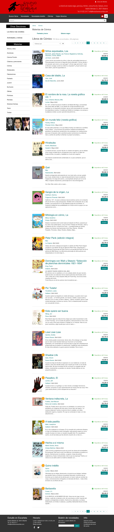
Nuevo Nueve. (49, 337)
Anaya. (47, 220)
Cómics (9, 66)
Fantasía (9, 78)
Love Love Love (53, 332)
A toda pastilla (52, 421)
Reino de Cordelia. (51, 404)
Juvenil (9, 83)
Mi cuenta (86, 526)
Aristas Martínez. (50, 448)
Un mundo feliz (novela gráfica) (61, 119)
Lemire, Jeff (49, 381)
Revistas (10, 100)
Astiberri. (48, 293)
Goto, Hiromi (49, 358)
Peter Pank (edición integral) (59, 237)
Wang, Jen (48, 314)
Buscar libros (13, 16)
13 (97, 43)
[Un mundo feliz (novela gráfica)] (37, 126)
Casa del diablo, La (55, 75)
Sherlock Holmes (12, 104)
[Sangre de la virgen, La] (37, 197)
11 (91, 43)
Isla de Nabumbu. (50, 81)
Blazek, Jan (60, 54)
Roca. (47, 316)
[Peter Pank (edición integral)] (37, 243)
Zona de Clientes (102, 2)
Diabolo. (48, 269)
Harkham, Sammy (51, 195)
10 (88, 43)
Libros (34, 25)
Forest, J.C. (49, 491)
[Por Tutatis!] (37, 293)
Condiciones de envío (90, 524)
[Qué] (37, 172)
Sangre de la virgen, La (57, 191)
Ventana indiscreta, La (56, 398)
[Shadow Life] (37, 361)
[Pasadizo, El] (37, 384)
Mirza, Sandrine (50, 218)
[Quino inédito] (37, 471)
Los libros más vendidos (15, 31)
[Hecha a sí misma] (37, 449)
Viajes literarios (61, 16)
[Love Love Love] (37, 338)
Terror (9, 108)
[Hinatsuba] (37, 148)
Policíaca (10, 95)
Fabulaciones (11, 74)
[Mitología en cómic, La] (37, 221)
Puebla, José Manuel (52, 401)
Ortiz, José (48, 78)
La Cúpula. (48, 243)
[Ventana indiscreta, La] (37, 401)
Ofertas (50, 16)
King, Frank (49, 266)
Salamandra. (49, 173)
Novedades (25, 16)
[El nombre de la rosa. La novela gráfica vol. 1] (37, 100)
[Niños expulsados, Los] (37, 57)
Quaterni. (48, 148)
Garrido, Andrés (50, 335)
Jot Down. (48, 58)
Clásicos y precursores (14, 61)
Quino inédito (52, 465)
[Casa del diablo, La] (37, 81)
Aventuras (10, 53)
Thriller (9, 112)
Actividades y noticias (14, 37)
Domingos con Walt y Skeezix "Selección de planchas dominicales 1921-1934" (66, 262)
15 (103, 43)
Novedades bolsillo (38, 16)
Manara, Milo (59, 100)
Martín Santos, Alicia (51, 445)
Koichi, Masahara (50, 146)
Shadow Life (51, 354)
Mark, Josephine (50, 424)
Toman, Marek (56, 55)
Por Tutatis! (51, 287)
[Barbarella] (37, 494)
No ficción (10, 87)
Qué (47, 167)
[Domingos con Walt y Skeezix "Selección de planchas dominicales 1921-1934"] (37, 266)
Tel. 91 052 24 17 (12, 522)
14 (100, 43)
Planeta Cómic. (50, 125)
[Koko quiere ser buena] (37, 317)
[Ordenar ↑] (63, 43)
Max (46, 170)
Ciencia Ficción (12, 57)
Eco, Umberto (49, 100)
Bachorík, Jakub (50, 54)
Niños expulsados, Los (56, 51)
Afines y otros (11, 49)
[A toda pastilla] (37, 427)
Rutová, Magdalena (70, 54)
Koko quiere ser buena (56, 310)
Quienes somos (88, 521)
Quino (47, 468)
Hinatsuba (50, 142)
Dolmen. (48, 494)
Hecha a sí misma (54, 442)
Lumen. (47, 102)
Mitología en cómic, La (56, 214)
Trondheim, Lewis (51, 291)
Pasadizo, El (51, 377)
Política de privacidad (90, 522)
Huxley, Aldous (50, 123)
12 (94, 43)
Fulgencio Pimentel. (51, 197)
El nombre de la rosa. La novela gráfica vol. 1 (65, 95)
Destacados (11, 70)
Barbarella (50, 488)
